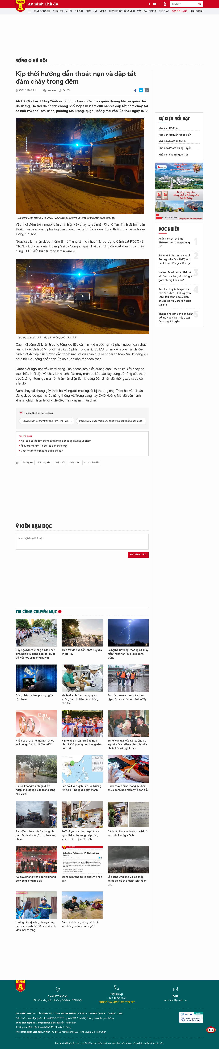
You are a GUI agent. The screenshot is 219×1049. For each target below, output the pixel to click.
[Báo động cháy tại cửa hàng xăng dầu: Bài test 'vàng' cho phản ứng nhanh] (36, 814)
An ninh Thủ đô (43, 4)
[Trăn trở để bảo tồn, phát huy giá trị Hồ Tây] (82, 633)
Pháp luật (91, 11)
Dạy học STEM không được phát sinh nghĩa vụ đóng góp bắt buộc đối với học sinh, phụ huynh (35, 653)
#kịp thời (60, 462)
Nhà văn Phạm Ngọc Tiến (174, 154)
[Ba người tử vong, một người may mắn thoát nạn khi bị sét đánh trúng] (128, 633)
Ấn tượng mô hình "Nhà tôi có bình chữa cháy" (44, 446)
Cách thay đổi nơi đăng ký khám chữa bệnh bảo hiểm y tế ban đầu (128, 788)
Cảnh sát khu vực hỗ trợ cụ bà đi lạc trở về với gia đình (127, 833)
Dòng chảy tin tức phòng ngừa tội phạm (34, 697)
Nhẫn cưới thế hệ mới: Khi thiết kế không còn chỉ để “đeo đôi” (35, 742)
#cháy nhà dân (91, 462)
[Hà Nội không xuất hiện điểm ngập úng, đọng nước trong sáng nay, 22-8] (36, 769)
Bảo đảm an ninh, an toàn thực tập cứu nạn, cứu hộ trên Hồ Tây (127, 697)
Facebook (135, 90)
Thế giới (78, 11)
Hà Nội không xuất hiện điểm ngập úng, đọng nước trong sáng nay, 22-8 (35, 790)
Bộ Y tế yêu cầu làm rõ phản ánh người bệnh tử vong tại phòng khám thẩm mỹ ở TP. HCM (81, 835)
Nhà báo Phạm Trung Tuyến (175, 148)
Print (147, 90)
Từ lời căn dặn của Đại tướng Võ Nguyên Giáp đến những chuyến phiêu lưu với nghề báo (127, 744)
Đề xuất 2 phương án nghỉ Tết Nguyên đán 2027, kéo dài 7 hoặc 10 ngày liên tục (175, 259)
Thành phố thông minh (122, 11)
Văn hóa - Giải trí (146, 11)
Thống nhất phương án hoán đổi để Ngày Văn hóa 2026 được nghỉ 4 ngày (176, 317)
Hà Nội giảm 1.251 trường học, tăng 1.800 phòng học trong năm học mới (81, 744)
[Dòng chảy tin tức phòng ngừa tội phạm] (36, 678)
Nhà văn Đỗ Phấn (169, 128)
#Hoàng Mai (44, 462)
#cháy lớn (28, 462)
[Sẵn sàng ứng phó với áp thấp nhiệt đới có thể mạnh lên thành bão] (128, 859)
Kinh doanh (197, 11)
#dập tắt (74, 462)
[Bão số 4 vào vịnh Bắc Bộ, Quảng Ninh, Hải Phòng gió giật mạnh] (82, 769)
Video (103, 11)
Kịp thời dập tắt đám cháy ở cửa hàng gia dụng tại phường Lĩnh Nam (56, 441)
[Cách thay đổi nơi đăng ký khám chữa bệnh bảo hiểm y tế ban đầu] (128, 769)
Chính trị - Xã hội (62, 11)
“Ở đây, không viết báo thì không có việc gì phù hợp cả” (36, 878)
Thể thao (164, 11)
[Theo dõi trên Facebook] (150, 4)
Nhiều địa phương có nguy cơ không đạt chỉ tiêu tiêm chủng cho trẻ (80, 699)
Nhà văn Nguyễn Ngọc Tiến (175, 135)
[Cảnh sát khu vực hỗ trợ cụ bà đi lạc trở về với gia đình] (128, 814)
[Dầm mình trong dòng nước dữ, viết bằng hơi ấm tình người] (82, 905)
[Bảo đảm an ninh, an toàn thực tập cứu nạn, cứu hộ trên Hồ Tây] (128, 678)
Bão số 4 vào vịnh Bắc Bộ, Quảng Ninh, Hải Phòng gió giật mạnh (81, 788)
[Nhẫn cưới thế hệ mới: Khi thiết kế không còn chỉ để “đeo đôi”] (36, 723)
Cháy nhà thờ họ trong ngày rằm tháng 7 (42, 450)
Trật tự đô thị (42, 11)
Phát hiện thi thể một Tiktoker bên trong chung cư (174, 242)
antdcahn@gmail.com (175, 1000)
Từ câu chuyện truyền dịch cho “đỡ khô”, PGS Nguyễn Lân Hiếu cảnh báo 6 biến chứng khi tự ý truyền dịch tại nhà (175, 297)
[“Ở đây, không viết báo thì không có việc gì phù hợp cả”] (36, 859)
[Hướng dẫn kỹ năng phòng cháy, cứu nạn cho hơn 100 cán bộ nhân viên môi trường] (36, 905)
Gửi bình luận (138, 554)
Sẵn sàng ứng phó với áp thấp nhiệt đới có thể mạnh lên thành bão (127, 880)
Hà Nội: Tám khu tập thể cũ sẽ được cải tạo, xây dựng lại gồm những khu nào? (176, 276)
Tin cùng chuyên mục (36, 611)
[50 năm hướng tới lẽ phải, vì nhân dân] (82, 859)
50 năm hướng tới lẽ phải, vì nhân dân (82, 878)
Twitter (141, 90)
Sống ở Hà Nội (180, 11)
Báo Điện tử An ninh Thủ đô (20, 6)
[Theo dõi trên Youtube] (155, 4)
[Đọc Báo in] (166, 4)
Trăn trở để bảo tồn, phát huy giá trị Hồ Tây (82, 652)
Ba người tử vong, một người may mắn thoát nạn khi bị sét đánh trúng (128, 653)
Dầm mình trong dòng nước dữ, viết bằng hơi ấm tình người (81, 924)
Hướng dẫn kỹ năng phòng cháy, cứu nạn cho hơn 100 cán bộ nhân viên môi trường (36, 926)
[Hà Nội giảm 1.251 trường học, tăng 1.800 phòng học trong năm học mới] (82, 723)
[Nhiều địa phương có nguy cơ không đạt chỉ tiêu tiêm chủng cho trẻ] (82, 678)
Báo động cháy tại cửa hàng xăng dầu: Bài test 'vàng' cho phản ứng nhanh (36, 835)
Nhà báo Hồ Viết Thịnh (172, 141)
